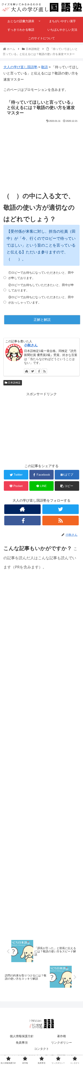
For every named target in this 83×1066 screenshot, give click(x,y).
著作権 (61, 1036)
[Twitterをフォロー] (32, 371)
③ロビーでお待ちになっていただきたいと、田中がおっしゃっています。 (41, 299)
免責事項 (22, 1042)
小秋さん (31, 345)
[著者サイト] (26, 371)
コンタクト (41, 1048)
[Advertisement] (41, 153)
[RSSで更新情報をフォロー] (44, 371)
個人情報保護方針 (22, 1036)
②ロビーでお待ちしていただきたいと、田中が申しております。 (41, 287)
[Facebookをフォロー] (38, 371)
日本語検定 (14, 382)
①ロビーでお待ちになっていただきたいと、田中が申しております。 (41, 275)
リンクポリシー (61, 1042)
